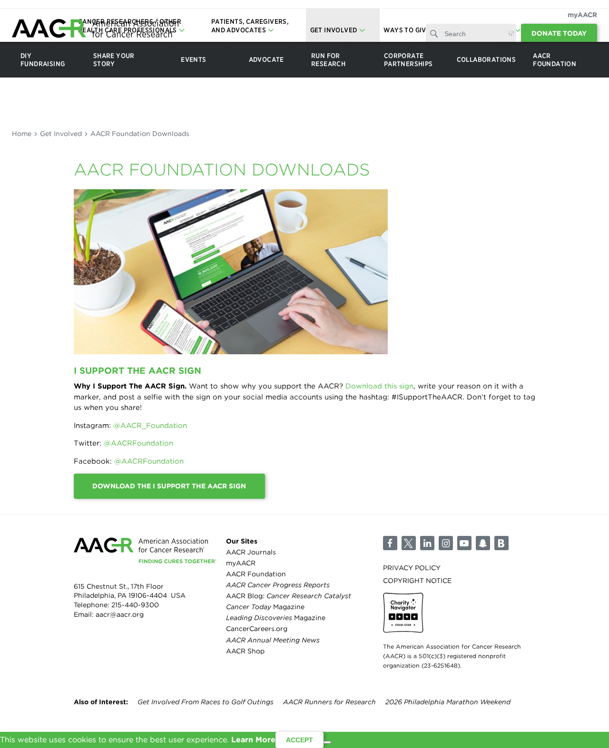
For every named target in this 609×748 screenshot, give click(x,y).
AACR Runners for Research (329, 702)
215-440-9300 (135, 605)
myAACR (582, 15)
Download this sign (379, 386)
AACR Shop (245, 651)
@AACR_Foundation (150, 425)
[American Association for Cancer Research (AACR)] (95, 29)
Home (21, 133)
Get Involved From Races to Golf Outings (206, 702)
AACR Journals (251, 552)
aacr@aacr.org (120, 614)
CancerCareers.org (256, 628)
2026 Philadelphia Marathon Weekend (448, 702)
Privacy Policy (412, 568)
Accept (299, 740)
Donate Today (559, 33)
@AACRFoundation (138, 443)
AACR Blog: (288, 596)
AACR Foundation (256, 574)
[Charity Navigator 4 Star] (403, 613)
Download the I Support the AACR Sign (169, 486)
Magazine (265, 607)
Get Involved (61, 133)
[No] (327, 742)
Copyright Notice (417, 580)
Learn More (253, 739)
